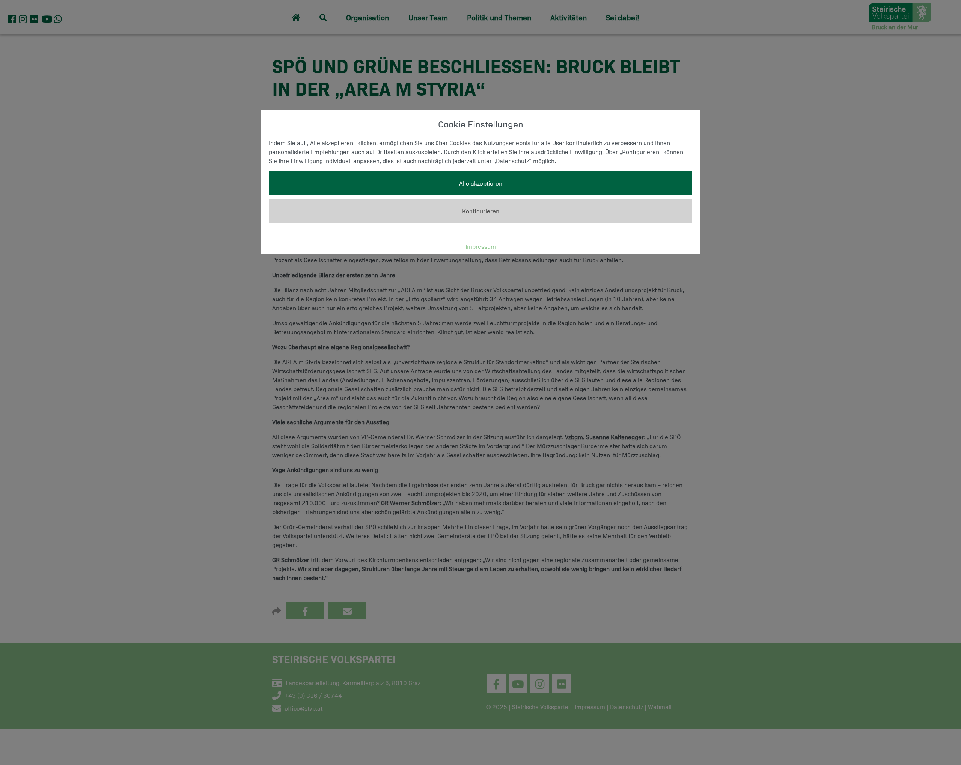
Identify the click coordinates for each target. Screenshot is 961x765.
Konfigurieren (480, 211)
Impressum (480, 246)
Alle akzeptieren (480, 183)
